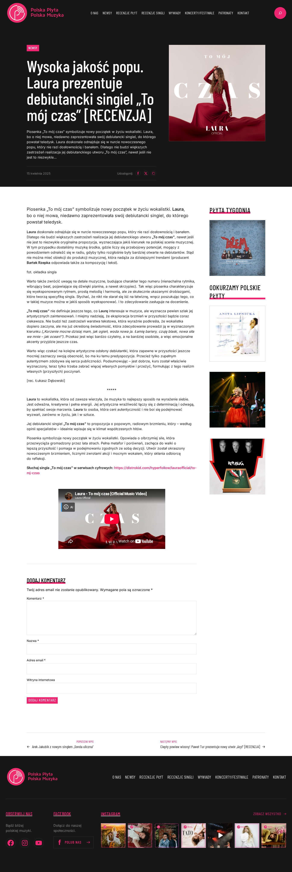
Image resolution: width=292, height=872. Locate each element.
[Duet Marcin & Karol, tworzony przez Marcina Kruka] (167, 835)
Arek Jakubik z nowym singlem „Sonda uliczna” (63, 746)
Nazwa (33, 641)
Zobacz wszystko (267, 813)
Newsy (32, 48)
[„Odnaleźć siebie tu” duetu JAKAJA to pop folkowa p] (113, 835)
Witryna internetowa (41, 680)
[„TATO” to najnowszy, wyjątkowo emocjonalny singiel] (193, 835)
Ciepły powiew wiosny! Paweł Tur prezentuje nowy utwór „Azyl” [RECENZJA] (210, 746)
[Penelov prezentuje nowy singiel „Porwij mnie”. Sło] (273, 835)
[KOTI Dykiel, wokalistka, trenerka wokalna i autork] (247, 835)
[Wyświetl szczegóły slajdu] (237, 400)
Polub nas (73, 842)
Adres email (36, 660)
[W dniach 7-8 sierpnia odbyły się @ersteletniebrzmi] (220, 835)
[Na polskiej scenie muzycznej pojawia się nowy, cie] (140, 835)
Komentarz (35, 598)
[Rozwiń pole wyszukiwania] (280, 13)
